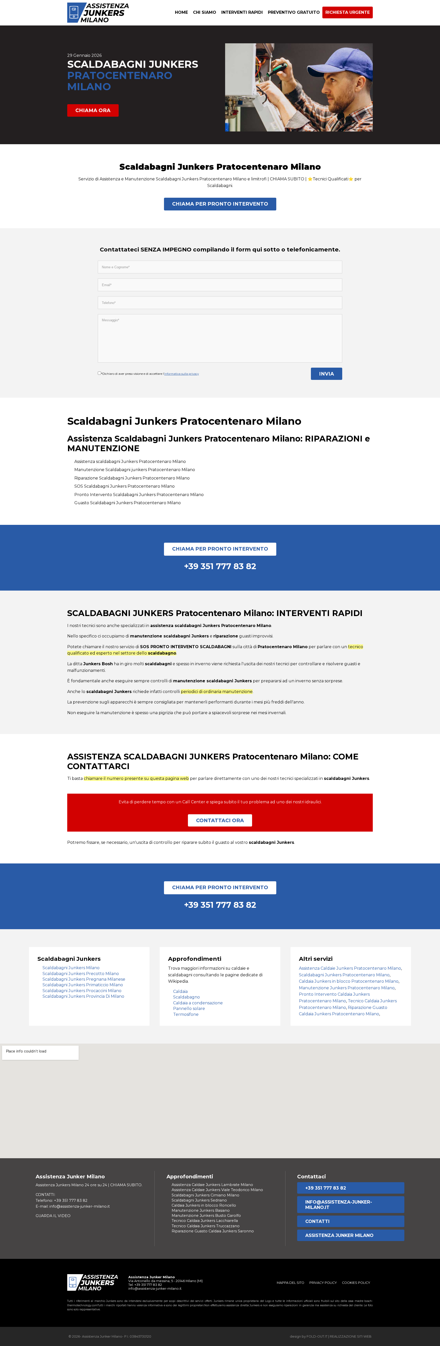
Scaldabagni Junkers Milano (71, 967)
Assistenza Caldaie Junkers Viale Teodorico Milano (217, 1190)
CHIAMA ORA (93, 110)
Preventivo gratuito (294, 12)
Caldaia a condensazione (198, 1003)
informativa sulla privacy (181, 374)
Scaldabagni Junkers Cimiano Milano (205, 1195)
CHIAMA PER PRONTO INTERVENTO (220, 204)
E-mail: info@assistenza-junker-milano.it (73, 1206)
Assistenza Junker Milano (339, 1235)
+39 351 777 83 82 (325, 1188)
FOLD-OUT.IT (317, 1336)
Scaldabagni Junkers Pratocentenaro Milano (344, 974)
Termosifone (186, 1014)
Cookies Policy (356, 1283)
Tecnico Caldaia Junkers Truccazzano (206, 1226)
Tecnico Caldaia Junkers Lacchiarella (205, 1220)
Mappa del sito (290, 1283)
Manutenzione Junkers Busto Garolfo (206, 1215)
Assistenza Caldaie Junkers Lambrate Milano (212, 1184)
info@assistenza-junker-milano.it (338, 1204)
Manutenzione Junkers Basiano (201, 1210)
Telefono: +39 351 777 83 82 (61, 1200)
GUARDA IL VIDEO (53, 1216)
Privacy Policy (323, 1283)
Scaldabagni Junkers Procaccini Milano (82, 990)
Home (181, 12)
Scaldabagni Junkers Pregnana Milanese (84, 979)
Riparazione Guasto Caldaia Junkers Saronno (213, 1231)
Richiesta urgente (347, 12)
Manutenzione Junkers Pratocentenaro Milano (347, 987)
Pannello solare (189, 1008)
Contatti (317, 1221)
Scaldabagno (186, 997)
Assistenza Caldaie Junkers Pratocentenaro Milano (350, 968)
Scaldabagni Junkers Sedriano (199, 1200)
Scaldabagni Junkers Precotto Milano (81, 973)
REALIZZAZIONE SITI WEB (351, 1336)
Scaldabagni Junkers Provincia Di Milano (83, 996)
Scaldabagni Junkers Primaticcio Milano (83, 984)
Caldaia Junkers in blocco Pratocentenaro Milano (348, 981)
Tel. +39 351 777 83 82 (145, 1285)
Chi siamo (204, 12)
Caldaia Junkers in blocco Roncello (204, 1205)
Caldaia (180, 991)
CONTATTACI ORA (220, 820)
